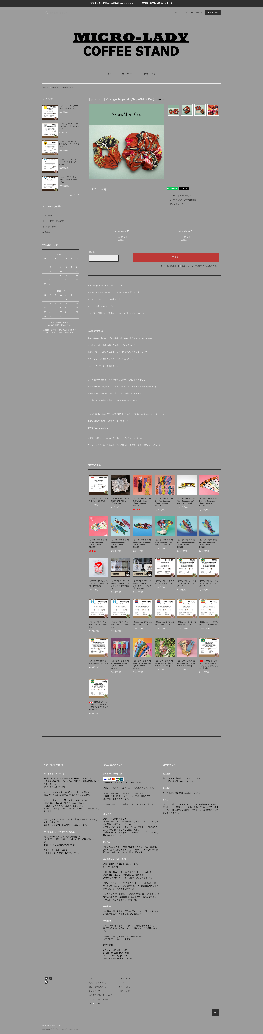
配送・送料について (97, 987)
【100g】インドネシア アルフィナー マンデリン (98, 500)
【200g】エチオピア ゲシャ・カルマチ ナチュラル (98, 662)
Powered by (46, 1029)
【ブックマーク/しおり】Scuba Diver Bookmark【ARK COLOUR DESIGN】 (142, 543)
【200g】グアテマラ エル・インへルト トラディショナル (69, 161)
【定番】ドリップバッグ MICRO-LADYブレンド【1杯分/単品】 (120, 501)
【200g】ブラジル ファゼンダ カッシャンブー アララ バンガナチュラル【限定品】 (208, 664)
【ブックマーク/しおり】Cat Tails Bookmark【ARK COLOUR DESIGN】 (142, 502)
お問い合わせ (149, 74)
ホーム (110, 74)
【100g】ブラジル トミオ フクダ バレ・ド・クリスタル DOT (69, 126)
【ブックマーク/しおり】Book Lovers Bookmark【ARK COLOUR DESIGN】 (142, 664)
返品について (187, 266)
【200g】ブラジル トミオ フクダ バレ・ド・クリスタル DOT (69, 144)
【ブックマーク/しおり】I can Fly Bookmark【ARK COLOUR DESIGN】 (98, 543)
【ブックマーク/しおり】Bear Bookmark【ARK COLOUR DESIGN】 (186, 663)
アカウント (183, 12)
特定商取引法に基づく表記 (206, 266)
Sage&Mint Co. (67, 87)
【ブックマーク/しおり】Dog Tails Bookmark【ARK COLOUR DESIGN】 (164, 502)
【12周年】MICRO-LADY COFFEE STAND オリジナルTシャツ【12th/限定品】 (120, 584)
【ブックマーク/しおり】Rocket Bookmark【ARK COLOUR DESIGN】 (120, 543)
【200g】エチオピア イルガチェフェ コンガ (186, 623)
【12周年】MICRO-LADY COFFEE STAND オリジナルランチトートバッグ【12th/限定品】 (142, 584)
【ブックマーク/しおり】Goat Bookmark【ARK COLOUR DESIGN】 (164, 663)
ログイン (198, 12)
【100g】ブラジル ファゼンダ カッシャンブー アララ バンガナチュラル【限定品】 (98, 705)
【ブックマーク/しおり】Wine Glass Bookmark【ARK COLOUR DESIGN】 (120, 664)
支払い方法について (97, 983)
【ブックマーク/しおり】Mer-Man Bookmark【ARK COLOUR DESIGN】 (208, 543)
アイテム (214, 12)
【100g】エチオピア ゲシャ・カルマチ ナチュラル (208, 623)
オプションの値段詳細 (170, 266)
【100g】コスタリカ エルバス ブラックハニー (142, 623)
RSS (91, 1004)
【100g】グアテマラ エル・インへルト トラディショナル (69, 179)
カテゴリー (127, 74)
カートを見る (124, 987)
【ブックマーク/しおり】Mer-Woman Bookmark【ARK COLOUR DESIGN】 (186, 543)
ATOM (97, 1004)
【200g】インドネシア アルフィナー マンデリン (68, 107)
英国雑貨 (55, 87)
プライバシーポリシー (98, 999)
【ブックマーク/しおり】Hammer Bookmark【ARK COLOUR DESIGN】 (208, 502)
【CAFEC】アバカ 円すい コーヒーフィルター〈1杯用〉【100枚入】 (98, 583)
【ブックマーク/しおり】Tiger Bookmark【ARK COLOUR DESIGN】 (186, 501)
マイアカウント (125, 978)
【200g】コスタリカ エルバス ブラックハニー (164, 623)
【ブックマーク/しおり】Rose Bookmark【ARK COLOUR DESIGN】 (164, 542)
